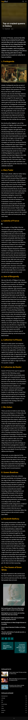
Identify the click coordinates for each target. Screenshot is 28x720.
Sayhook (7, 28)
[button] (23, 1)
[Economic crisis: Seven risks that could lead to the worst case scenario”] (4, 687)
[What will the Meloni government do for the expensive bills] (4, 680)
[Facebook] (2, 638)
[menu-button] (25, 1)
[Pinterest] (9, 638)
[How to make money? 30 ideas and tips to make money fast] (4, 674)
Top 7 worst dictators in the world (7, 647)
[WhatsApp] (12, 638)
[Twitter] (5, 638)
